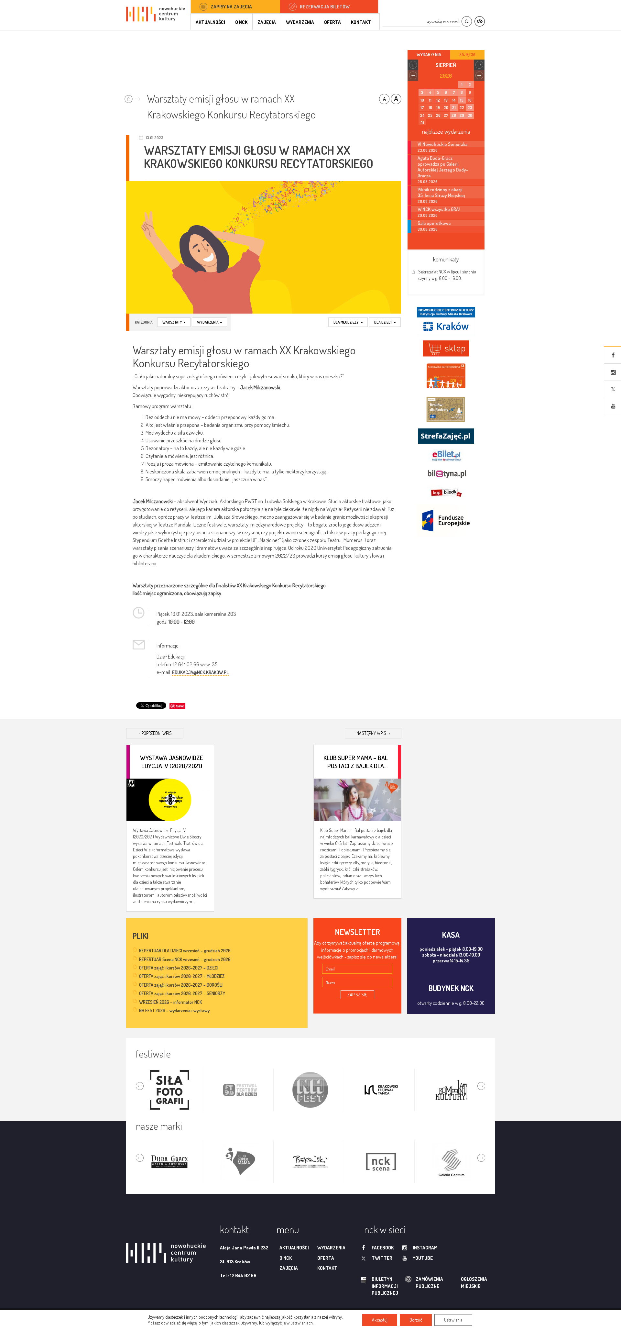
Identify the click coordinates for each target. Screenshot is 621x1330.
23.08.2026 (428, 150)
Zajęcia (266, 22)
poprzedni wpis (155, 733)
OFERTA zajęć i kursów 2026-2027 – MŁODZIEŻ (181, 976)
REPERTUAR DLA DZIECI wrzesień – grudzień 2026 (185, 950)
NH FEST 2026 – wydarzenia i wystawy (174, 1010)
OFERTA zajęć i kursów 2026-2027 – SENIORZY (182, 993)
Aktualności (210, 22)
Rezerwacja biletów (325, 7)
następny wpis (373, 733)
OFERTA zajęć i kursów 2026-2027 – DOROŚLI (181, 985)
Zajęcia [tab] (467, 54)
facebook (383, 1248)
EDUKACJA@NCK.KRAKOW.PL (200, 672)
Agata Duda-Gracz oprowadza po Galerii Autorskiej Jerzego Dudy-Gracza (443, 166)
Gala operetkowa (434, 223)
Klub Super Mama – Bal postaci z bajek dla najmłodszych (355, 761)
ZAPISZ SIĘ (357, 995)
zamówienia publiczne (409, 1283)
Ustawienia (453, 1320)
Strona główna (134, 97)
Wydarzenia (300, 22)
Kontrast (479, 21)
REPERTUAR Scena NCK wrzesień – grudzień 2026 (185, 959)
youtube (423, 1258)
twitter (382, 1258)
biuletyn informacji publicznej (379, 1286)
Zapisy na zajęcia (231, 7)
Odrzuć (415, 1320)
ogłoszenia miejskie (461, 1282)
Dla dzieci (385, 322)
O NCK (241, 22)
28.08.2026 (428, 181)
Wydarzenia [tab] (429, 54)
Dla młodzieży (348, 322)
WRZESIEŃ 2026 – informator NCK (170, 1002)
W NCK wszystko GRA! (439, 209)
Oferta (332, 22)
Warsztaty (173, 322)
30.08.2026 (428, 229)
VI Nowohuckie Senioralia (442, 144)
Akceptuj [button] (379, 1320)
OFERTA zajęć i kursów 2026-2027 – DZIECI (178, 967)
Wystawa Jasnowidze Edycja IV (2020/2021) (171, 761)
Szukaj (466, 21)
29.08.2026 (428, 215)
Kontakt (361, 22)
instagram (425, 1248)
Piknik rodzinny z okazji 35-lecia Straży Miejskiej (441, 192)
